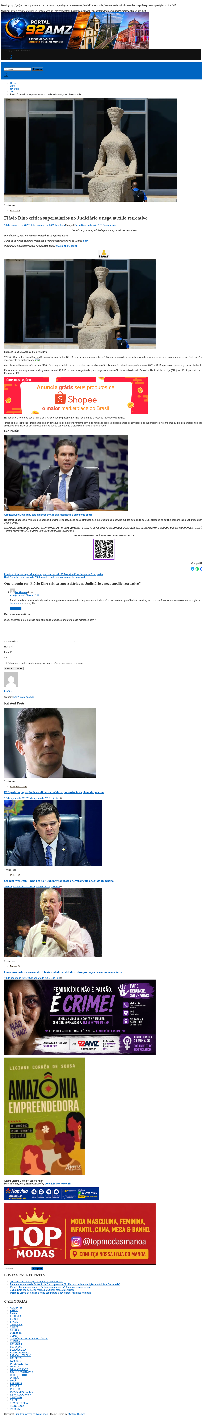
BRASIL (14, 1321)
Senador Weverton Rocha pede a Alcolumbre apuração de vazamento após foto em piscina (59, 880)
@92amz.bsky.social (66, 245)
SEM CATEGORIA (19, 1403)
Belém (13, 1313)
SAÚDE (13, 1400)
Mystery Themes (76, 1414)
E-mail (8, 652)
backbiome (21, 592)
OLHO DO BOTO (18, 1375)
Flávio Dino (80, 225)
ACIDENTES (16, 1307)
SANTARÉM (16, 1397)
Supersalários (110, 225)
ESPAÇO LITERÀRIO (20, 1355)
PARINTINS (16, 1383)
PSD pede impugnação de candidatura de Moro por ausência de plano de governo (54, 792)
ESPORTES (16, 1358)
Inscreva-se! (13, 78)
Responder (15, 608)
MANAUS (15, 966)
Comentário (11, 641)
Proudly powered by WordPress (32, 1414)
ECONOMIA (16, 1344)
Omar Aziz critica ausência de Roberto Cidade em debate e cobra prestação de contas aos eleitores (63, 972)
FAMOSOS (15, 1361)
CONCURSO (16, 1333)
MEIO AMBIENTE (19, 1369)
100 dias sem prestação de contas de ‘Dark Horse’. (36, 1281)
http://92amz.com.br (23, 697)
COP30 (13, 1335)
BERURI (14, 1319)
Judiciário (92, 225)
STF (100, 225)
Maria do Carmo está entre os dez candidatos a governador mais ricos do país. (50, 1292)
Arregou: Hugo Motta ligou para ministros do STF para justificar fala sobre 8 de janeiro (48, 514)
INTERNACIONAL (19, 1363)
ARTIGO (14, 1310)
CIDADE (14, 1327)
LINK (85, 240)
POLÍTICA (15, 210)
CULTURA (15, 1341)
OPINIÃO (15, 1377)
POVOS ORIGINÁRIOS (21, 1391)
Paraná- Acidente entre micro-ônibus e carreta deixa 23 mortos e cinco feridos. (51, 1287)
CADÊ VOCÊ (16, 1324)
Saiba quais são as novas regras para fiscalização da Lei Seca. (42, 1290)
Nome (8, 646)
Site (6, 657)
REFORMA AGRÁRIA (20, 1394)
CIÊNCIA (14, 1330)
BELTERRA (15, 1316)
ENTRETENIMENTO (20, 1352)
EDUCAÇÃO (16, 1347)
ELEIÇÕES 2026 (18, 786)
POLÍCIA (14, 1386)
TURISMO (15, 1408)
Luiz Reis (60, 225)
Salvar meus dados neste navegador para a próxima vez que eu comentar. (46, 663)
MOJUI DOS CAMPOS (21, 1372)
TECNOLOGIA (17, 1406)
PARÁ (13, 1380)
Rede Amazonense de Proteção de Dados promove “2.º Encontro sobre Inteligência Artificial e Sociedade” (65, 1284)
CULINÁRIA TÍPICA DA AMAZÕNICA (29, 1338)
